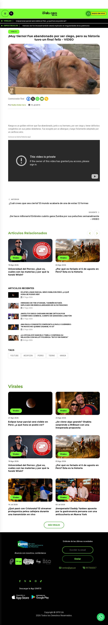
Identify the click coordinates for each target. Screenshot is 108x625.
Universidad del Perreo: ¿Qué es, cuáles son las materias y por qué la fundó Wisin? (28, 272)
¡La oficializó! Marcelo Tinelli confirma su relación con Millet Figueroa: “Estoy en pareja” (44, 336)
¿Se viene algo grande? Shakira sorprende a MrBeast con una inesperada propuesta (73, 425)
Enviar (78, 559)
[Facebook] (28, 99)
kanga (63, 356)
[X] (33, 99)
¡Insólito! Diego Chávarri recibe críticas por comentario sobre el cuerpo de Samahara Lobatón (46, 315)
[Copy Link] (46, 99)
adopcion (28, 356)
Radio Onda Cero (18, 105)
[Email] (42, 99)
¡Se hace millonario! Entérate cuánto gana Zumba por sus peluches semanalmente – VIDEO (54, 217)
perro (41, 356)
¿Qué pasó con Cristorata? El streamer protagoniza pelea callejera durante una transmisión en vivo (29, 511)
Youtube (14, 356)
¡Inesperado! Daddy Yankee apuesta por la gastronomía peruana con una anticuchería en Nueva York (76, 511)
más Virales (54, 525)
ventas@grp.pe (69, 568)
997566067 (91, 568)
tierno (52, 356)
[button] (90, 233)
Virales (14, 31)
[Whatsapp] (37, 99)
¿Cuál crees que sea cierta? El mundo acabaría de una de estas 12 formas (48, 203)
